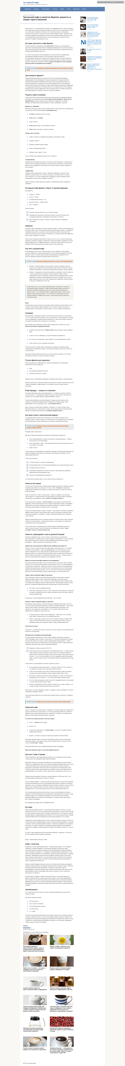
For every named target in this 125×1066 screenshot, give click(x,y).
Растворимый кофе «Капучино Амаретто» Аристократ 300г (93, 19)
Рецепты (55, 9)
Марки (62, 9)
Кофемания (28, 9)
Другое (84, 9)
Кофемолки (76, 9)
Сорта (68, 9)
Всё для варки (46, 9)
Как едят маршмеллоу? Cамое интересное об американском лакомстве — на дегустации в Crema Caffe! (94, 66)
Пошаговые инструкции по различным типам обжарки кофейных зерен (94, 58)
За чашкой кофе (31, 2)
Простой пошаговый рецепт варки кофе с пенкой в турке (92, 26)
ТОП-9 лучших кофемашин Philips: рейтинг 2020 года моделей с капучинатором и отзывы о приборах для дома (94, 42)
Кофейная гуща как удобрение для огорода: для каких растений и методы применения (93, 34)
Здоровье (36, 9)
